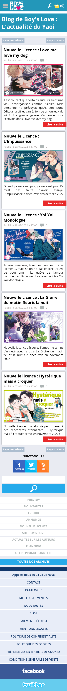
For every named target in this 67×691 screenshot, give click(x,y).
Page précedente (13, 40)
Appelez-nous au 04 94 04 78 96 (33, 575)
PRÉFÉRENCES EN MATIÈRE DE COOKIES (33, 652)
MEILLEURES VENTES (33, 598)
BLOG (33, 613)
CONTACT (33, 582)
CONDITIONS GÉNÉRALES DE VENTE (33, 659)
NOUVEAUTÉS (33, 606)
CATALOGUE (33, 590)
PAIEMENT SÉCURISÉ (33, 621)
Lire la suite (54, 124)
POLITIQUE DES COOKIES (33, 644)
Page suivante (55, 40)
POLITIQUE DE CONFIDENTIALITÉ (33, 636)
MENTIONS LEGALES (33, 629)
